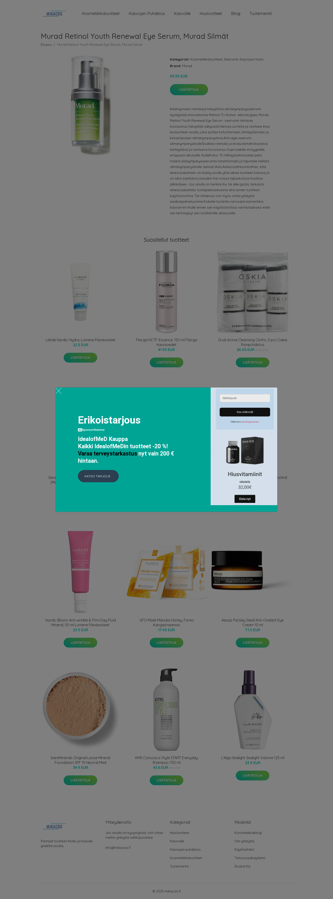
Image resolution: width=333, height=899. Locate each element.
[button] (98, 476)
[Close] (58, 390)
